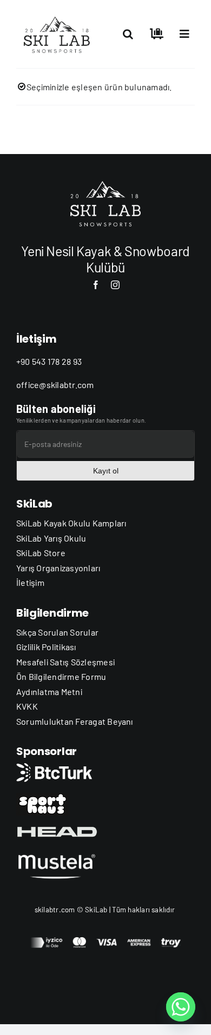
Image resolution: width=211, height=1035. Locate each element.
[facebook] (95, 285)
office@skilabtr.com (55, 384)
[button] (128, 34)
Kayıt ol (105, 470)
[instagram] (115, 285)
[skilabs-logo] (59, 15)
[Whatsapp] (180, 1006)
